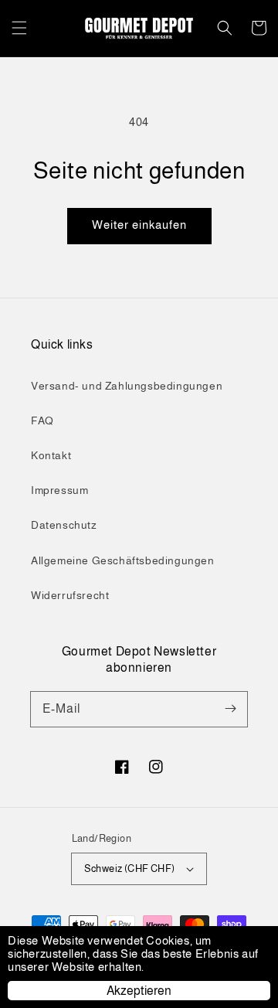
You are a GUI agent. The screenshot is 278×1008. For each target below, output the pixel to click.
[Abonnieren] (230, 709)
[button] (19, 28)
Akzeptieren (139, 990)
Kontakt (51, 455)
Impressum (59, 490)
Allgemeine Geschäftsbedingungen (123, 560)
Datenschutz (64, 525)
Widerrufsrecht (70, 595)
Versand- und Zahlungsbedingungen (126, 386)
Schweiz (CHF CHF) (129, 868)
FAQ (42, 420)
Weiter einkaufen (139, 224)
